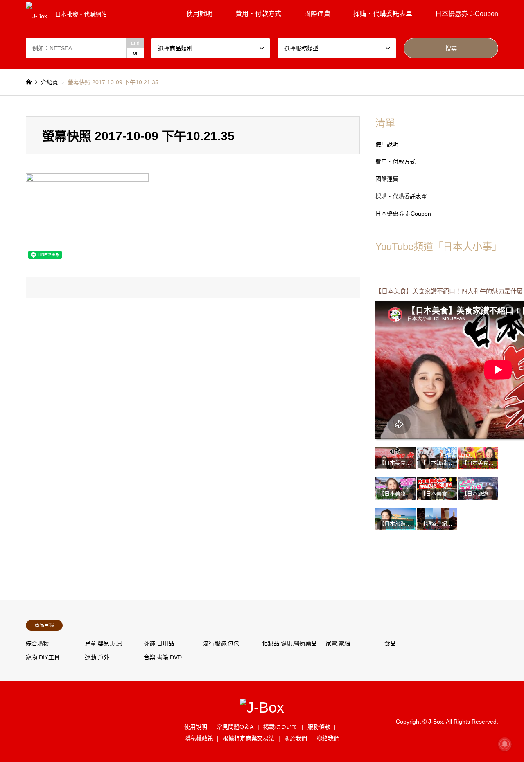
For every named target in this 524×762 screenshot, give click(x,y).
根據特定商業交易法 (248, 738)
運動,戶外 (97, 657)
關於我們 (295, 738)
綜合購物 (37, 643)
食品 (390, 643)
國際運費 (317, 13)
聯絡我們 (327, 738)
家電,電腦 (337, 643)
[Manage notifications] (504, 744)
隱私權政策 (199, 738)
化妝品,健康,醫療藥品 (289, 643)
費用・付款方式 (258, 13)
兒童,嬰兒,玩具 (103, 643)
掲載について (280, 727)
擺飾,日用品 (159, 643)
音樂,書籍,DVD (163, 657)
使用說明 (199, 13)
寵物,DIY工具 (43, 657)
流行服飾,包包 (221, 643)
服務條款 (318, 727)
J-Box (435, 721)
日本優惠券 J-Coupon (466, 13)
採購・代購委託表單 (382, 13)
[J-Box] (262, 707)
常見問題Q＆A (235, 727)
